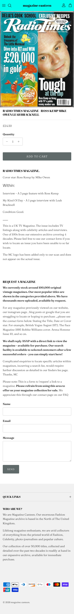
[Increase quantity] (20, 141)
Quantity (8, 134)
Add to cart (36, 156)
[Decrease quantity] (6, 141)
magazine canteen (20, 602)
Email (6, 421)
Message (8, 437)
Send (11, 469)
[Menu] (4, 5)
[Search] (11, 5)
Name (6, 404)
